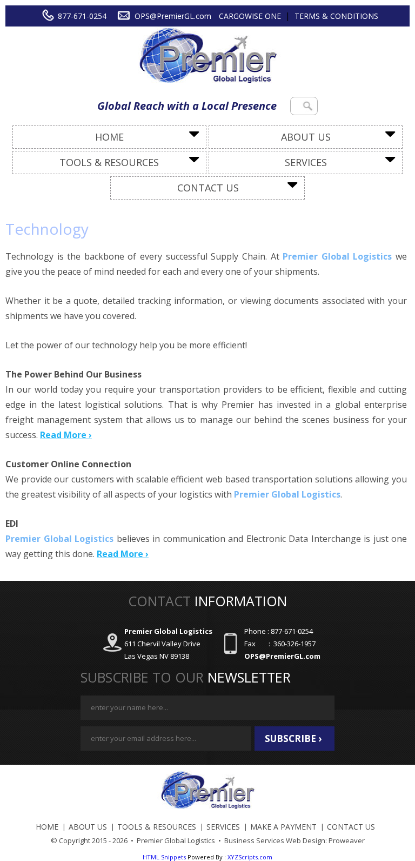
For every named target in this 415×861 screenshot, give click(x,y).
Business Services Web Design (274, 840)
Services (306, 162)
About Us (306, 136)
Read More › (66, 435)
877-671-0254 (82, 16)
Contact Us (208, 187)
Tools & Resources (109, 162)
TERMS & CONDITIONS (336, 16)
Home (109, 136)
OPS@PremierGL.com (173, 16)
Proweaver (347, 840)
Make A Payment (283, 827)
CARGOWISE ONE (250, 16)
